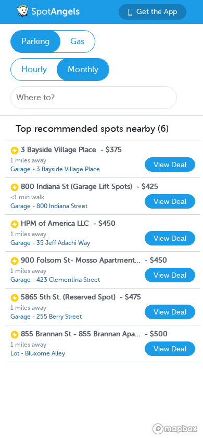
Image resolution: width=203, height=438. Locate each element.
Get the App (156, 12)
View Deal (170, 164)
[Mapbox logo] (175, 429)
